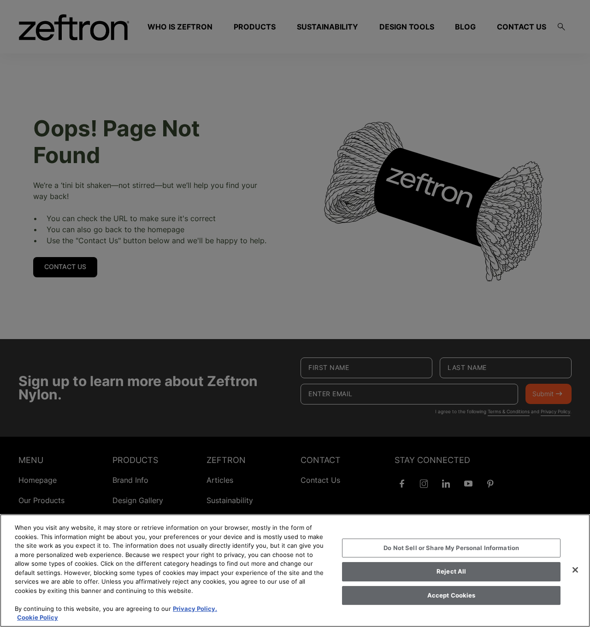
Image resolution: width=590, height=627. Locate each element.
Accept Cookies (451, 595)
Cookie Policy (37, 617)
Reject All (451, 571)
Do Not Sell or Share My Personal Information (451, 547)
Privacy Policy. (195, 608)
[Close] (575, 570)
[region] (295, 570)
